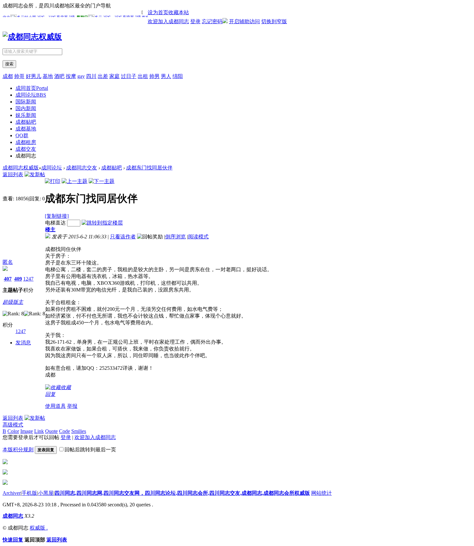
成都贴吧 (25, 122)
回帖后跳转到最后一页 (90, 449)
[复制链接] (57, 216)
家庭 (114, 76)
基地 (48, 76)
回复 (50, 394)
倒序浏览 (175, 236)
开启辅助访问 (244, 21)
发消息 (23, 342)
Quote (51, 431)
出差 (103, 76)
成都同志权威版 (21, 167)
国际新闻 (25, 101)
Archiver (12, 493)
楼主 (50, 229)
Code (64, 431)
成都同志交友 (81, 167)
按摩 (71, 76)
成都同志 (13, 516)
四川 (91, 76)
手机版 (29, 493)
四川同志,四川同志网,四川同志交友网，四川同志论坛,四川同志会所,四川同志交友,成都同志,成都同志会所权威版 (182, 493)
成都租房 (25, 142)
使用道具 (55, 406)
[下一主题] (101, 181)
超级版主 (13, 302)
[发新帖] (35, 174)
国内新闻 (25, 108)
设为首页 (158, 12)
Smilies (78, 431)
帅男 (154, 76)
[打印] (52, 181)
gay (81, 76)
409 (18, 279)
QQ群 (21, 135)
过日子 (128, 76)
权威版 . (39, 528)
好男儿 (33, 76)
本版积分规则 (18, 449)
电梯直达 (55, 222)
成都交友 (25, 149)
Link (39, 431)
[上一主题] (74, 181)
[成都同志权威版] (32, 37)
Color (13, 431)
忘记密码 (212, 21)
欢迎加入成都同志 (168, 21)
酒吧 (59, 76)
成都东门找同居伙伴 (149, 167)
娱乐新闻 (25, 115)
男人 (166, 76)
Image (26, 431)
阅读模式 (198, 236)
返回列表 (13, 174)
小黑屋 (46, 493)
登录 (195, 21)
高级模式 (13, 424)
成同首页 (31, 88)
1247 (28, 279)
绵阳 (178, 76)
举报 (72, 406)
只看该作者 (123, 236)
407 (8, 279)
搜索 (9, 64)
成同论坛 (30, 95)
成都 (8, 76)
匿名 (8, 262)
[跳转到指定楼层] (102, 222)
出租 (143, 76)
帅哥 (19, 76)
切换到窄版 (274, 21)
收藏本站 (178, 12)
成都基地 (25, 128)
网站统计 (321, 493)
